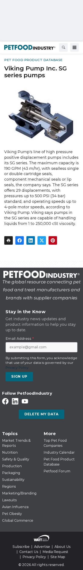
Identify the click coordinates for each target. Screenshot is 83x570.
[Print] (8, 240)
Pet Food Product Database (33, 60)
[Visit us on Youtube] (25, 401)
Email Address (20, 338)
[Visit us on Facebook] (5, 401)
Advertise (42, 547)
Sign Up (19, 376)
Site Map (57, 557)
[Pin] (53, 240)
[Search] (63, 47)
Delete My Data (41, 414)
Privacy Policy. (17, 368)
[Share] (19, 240)
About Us (62, 547)
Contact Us (28, 552)
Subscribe (21, 547)
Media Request (55, 552)
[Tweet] (41, 240)
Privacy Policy (34, 557)
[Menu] (74, 47)
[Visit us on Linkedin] (15, 401)
